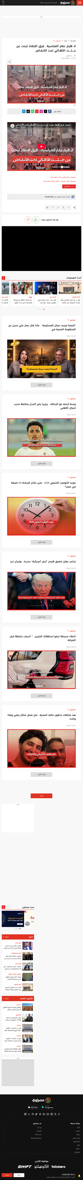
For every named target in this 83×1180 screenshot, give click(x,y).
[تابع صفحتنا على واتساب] (32, 111)
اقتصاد (78, 1131)
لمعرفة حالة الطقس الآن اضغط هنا (63, 177)
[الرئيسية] (67, 3)
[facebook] (59, 1114)
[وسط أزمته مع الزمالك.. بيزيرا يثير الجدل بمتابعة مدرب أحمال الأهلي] (41, 438)
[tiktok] (36, 1114)
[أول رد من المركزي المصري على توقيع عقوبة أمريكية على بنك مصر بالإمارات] (27, 987)
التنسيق (18, 1015)
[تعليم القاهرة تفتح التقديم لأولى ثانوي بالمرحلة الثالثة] (27, 1049)
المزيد (41, 795)
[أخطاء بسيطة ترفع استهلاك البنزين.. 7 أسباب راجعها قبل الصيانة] (41, 670)
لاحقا (19, 1175)
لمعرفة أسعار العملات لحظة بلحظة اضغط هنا (59, 181)
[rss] (29, 1114)
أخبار (65, 40)
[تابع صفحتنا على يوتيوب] (36, 111)
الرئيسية (73, 40)
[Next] (3, 278)
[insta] (52, 1114)
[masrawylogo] (41, 1100)
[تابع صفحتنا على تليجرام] (24, 111)
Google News (49, 196)
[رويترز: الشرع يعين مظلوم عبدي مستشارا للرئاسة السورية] (27, 977)
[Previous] (8, 278)
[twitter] (55, 1114)
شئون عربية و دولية (15, 974)
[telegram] (40, 1114)
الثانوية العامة (26, 998)
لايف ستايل (76, 1138)
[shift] (25, 1167)
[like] (35, 219)
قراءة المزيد (41, 384)
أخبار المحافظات (16, 953)
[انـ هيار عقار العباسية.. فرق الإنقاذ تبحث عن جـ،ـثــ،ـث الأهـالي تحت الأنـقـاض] (69, 207)
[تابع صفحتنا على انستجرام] (41, 111)
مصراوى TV (57, 40)
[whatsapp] (44, 1114)
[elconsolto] (41, 1167)
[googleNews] (25, 1114)
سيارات (78, 1148)
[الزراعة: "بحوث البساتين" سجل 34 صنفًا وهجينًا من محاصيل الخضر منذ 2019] (27, 966)
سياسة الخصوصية (36, 1138)
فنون (78, 1145)
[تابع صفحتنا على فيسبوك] (49, 111)
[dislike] (28, 219)
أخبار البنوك (17, 984)
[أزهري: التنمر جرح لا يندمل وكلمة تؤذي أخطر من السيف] (27, 946)
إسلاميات (77, 1152)
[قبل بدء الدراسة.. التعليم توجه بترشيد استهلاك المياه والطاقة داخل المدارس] (27, 1038)
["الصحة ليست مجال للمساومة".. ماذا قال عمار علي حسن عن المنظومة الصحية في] (41, 360)
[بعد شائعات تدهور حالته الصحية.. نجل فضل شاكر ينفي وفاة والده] (41, 749)
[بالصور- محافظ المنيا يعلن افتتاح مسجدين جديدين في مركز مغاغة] (27, 956)
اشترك (7, 1175)
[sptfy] (33, 1114)
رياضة (78, 1134)
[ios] (33, 1107)
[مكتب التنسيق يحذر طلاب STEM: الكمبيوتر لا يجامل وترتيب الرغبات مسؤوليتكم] (27, 1018)
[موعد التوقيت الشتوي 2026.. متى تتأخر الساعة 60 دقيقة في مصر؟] (41, 517)
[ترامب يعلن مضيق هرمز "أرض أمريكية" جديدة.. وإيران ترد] (41, 592)
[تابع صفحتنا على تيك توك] (28, 111)
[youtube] (47, 1114)
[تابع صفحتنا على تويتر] (45, 111)
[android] (47, 1107)
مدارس (19, 1004)
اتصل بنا (39, 1131)
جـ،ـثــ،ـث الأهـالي (69, 186)
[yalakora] (58, 1167)
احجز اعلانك (38, 1134)
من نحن (39, 1127)
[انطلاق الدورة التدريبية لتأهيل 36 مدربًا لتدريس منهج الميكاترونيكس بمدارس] (27, 1007)
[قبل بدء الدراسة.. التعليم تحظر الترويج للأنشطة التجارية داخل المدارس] (27, 1028)
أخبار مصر (18, 943)
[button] (80, 2)
